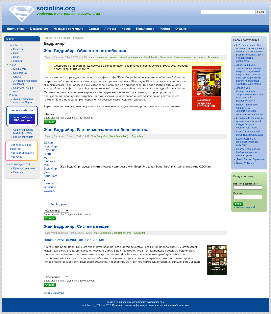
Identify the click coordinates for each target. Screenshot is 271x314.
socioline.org (56, 8)
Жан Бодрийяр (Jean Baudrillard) (138, 57)
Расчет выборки (22, 110)
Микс (16, 53)
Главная (48, 38)
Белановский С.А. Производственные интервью (247, 141)
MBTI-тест (15, 148)
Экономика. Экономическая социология (182, 57)
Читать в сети (54, 240)
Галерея (18, 172)
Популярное (145, 28)
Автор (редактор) (62, 38)
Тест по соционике (20, 145)
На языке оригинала (68, 28)
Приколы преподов (24, 168)
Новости (18, 49)
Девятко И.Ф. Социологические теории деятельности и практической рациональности (249, 94)
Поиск (16, 57)
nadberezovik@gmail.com (150, 302)
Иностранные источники (102, 57)
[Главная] (21, 21)
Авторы (110, 28)
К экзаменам (39, 28)
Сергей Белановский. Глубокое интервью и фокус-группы (248, 152)
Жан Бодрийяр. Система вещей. (77, 226)
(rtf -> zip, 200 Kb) (85, 240)
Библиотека (15, 28)
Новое (126, 28)
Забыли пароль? (245, 207)
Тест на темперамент (22, 152)
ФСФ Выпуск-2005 (19, 164)
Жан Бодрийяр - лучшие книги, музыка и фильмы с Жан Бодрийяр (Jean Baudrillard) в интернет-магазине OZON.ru (135, 166)
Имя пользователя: (245, 183)
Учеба (12, 65)
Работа (165, 28)
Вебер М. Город (245, 163)
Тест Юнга (16, 156)
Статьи (94, 28)
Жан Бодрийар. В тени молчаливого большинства (96, 129)
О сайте (180, 28)
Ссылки (17, 61)
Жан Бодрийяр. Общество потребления (85, 50)
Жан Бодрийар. (60, 204)
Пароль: (239, 193)
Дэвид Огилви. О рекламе (250, 159)
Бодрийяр (213, 57)
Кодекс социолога (23, 137)
